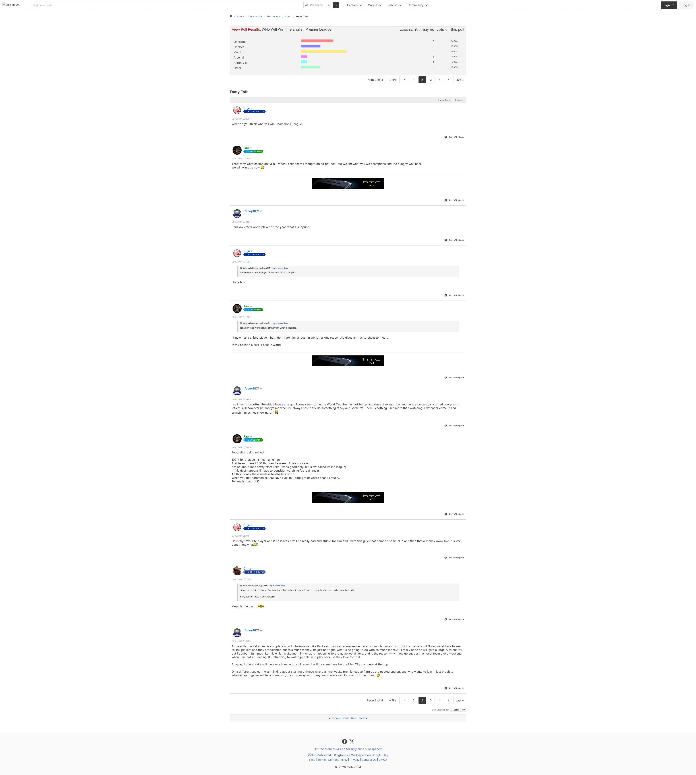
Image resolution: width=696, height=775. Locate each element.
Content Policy (337, 759)
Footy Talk (239, 92)
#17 (462, 434)
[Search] (336, 5)
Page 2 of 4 (375, 80)
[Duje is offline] (237, 110)
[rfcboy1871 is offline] (237, 213)
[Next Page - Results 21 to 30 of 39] (448, 79)
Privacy (354, 759)
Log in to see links (280, 268)
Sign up (669, 5)
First (394, 80)
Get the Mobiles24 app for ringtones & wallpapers (348, 749)
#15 (462, 304)
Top (463, 710)
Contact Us (369, 759)
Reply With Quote (456, 137)
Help (312, 759)
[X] (351, 741)
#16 (462, 386)
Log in (686, 5)
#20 (462, 628)
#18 (462, 523)
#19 (462, 566)
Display (458, 100)
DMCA (383, 759)
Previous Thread (340, 717)
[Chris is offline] (237, 570)
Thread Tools (444, 100)
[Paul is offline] (237, 150)
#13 (462, 209)
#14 (462, 249)
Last (458, 80)
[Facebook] (345, 741)
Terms (322, 759)
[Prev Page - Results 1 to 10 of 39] (404, 79)
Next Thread (358, 717)
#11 (462, 106)
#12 (462, 146)
